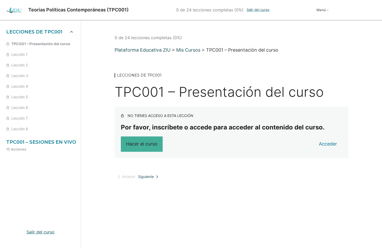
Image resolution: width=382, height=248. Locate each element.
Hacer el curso (141, 144)
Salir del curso (258, 10)
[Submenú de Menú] (328, 10)
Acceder (328, 144)
